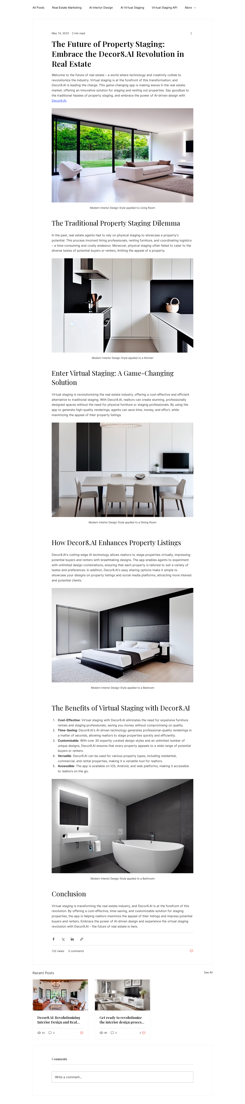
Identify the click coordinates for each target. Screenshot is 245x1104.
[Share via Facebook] (53, 939)
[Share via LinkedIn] (72, 939)
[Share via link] (81, 939)
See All (208, 972)
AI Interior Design (101, 7)
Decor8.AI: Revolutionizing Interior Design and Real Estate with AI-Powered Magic (58, 1019)
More (188, 7)
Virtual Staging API (164, 7)
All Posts (38, 7)
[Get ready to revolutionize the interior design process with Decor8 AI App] (122, 995)
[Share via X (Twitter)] (63, 939)
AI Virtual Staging (132, 7)
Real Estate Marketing (67, 7)
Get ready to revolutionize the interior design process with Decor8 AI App (121, 1019)
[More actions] (191, 33)
